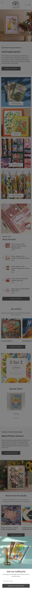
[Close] (30, 538)
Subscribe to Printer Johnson (16, 585)
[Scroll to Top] (29, 581)
